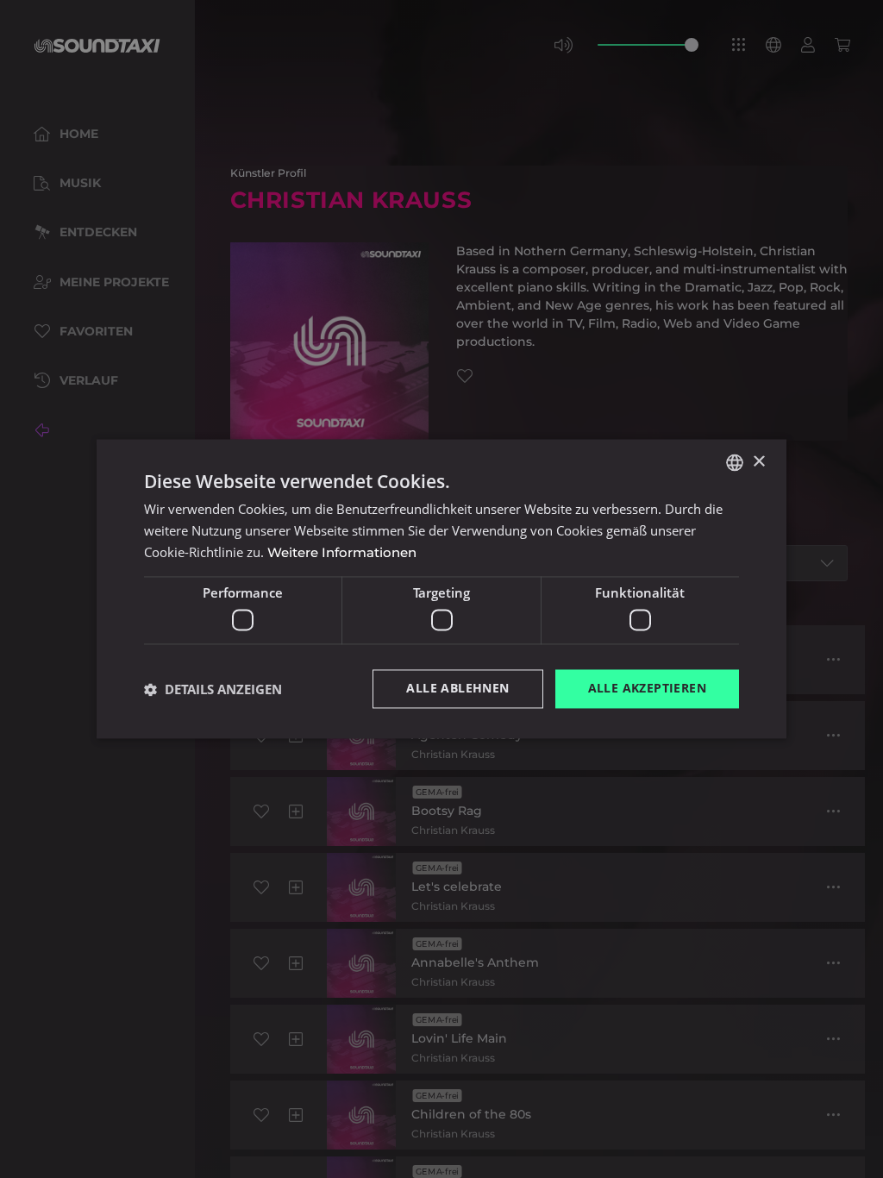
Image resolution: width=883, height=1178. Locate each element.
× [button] (758, 461)
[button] (213, 689)
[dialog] (441, 589)
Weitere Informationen (341, 552)
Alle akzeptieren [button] (647, 688)
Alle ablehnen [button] (457, 688)
